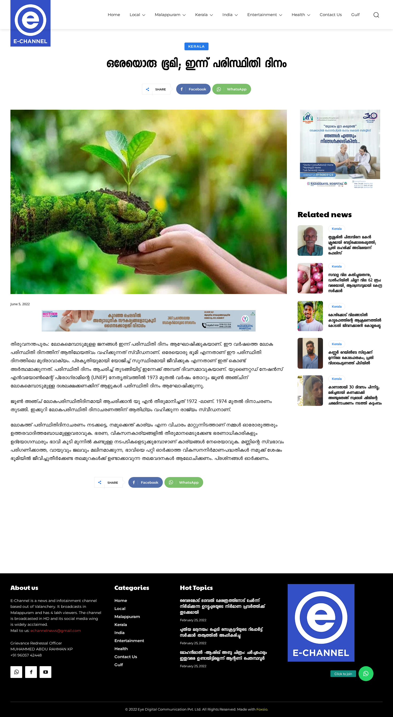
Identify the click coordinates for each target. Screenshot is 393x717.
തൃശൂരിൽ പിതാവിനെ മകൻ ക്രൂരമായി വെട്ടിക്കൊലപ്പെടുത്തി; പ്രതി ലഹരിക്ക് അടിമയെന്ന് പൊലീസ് (352, 245)
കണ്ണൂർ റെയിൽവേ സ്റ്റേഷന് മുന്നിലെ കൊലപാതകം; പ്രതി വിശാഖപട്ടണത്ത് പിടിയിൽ (350, 358)
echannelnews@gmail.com (55, 630)
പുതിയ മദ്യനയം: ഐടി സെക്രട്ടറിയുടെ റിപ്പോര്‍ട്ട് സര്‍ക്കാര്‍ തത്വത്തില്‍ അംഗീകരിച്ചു (221, 633)
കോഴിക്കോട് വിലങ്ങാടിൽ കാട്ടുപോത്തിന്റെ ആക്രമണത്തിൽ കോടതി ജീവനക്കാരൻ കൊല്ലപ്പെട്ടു (354, 321)
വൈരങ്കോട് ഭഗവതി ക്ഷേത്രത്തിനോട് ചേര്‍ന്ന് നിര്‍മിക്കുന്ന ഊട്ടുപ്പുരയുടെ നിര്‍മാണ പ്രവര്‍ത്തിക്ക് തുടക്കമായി (222, 607)
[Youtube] (45, 672)
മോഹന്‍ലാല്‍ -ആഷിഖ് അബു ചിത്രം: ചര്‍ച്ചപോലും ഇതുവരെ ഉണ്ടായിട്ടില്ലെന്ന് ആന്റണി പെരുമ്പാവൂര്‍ (223, 656)
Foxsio (261, 709)
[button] (376, 14)
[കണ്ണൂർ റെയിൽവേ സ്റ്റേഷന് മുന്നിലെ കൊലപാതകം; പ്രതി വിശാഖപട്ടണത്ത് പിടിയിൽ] (310, 353)
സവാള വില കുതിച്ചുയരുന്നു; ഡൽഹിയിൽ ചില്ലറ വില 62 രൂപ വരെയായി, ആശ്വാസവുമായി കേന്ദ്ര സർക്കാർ (355, 283)
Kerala (196, 46)
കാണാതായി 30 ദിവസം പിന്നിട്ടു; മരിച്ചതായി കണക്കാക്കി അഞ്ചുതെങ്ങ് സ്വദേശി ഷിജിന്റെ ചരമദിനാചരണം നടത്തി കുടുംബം (355, 395)
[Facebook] (31, 672)
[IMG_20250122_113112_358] (149, 336)
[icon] (16, 685)
